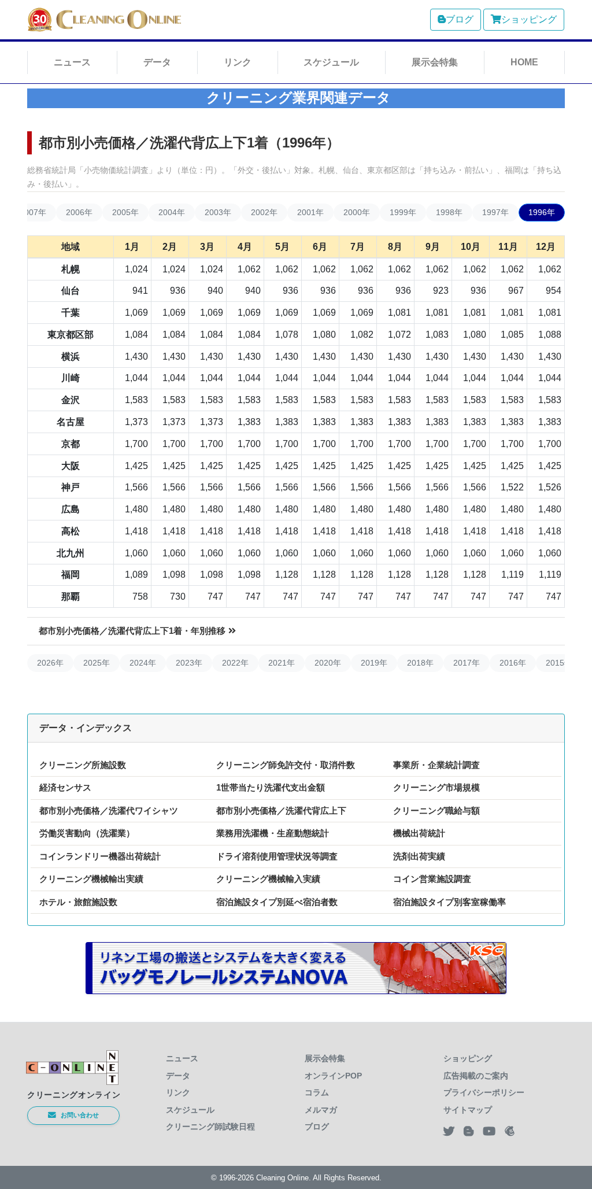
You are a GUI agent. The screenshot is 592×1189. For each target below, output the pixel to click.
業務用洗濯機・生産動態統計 (272, 833)
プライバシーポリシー (483, 1092)
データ (157, 62)
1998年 (449, 212)
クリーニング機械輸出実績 (91, 879)
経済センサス (65, 787)
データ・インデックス (85, 728)
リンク (237, 62)
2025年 (96, 662)
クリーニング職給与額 (436, 810)
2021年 (281, 662)
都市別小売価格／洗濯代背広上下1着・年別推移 (132, 631)
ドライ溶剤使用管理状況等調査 (277, 856)
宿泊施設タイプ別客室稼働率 (449, 902)
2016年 (513, 662)
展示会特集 (435, 62)
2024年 (143, 662)
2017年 (466, 662)
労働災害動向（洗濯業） (87, 833)
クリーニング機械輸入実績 (268, 879)
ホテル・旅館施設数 (78, 902)
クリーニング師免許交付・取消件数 (285, 765)
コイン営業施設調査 (432, 879)
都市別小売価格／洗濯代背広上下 (281, 810)
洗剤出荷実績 (419, 856)
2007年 (33, 212)
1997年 (495, 212)
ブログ (459, 19)
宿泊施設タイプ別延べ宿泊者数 (277, 902)
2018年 (420, 662)
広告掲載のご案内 (475, 1075)
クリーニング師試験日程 (210, 1126)
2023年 (189, 662)
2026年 (50, 662)
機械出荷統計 (419, 833)
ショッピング (529, 19)
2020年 (327, 662)
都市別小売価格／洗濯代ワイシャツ (108, 810)
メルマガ (321, 1109)
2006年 (79, 212)
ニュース (72, 62)
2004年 (171, 212)
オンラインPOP (333, 1075)
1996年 (541, 212)
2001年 (310, 212)
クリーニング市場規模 (436, 787)
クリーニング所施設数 (82, 765)
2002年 (264, 212)
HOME (524, 62)
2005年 (125, 212)
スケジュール (331, 62)
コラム (317, 1092)
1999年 (403, 212)
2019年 (374, 662)
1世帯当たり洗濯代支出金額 (270, 787)
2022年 (235, 662)
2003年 (218, 212)
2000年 (356, 212)
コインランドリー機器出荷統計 (100, 856)
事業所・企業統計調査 (436, 765)
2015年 (559, 662)
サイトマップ (467, 1109)
